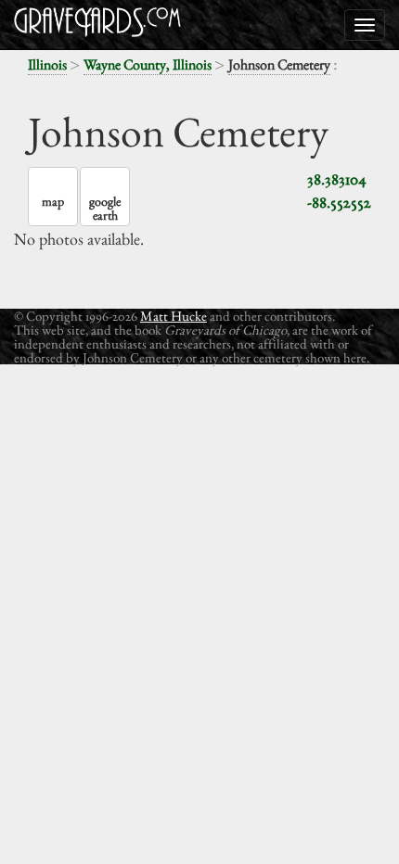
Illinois (47, 64)
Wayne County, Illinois (148, 64)
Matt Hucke (173, 315)
